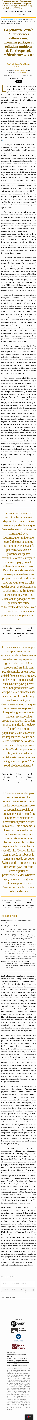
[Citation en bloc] (17, 1289)
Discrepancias (19, 19)
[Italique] (5, 1289)
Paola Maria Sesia (21, 70)
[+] (25, 1289)
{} (23, 1289)
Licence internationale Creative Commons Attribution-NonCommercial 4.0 (18, 1362)
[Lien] (21, 1289)
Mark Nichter (17, 67)
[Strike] (10, 1289)
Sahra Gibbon (24, 64)
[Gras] (3, 1289)
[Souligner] (7, 1289)
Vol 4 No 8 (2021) (10, 19)
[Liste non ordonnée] (14, 1289)
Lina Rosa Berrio (22, 72)
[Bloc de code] (19, 1289)
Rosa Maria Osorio (13, 64)
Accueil (3, 19)
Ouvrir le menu (19, 14)
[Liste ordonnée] (12, 1289)
